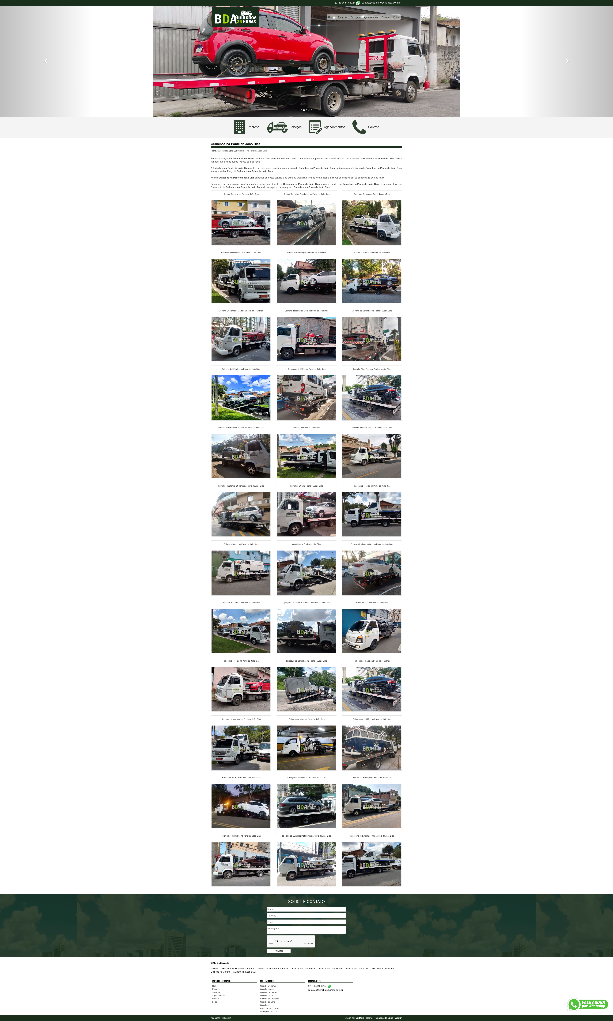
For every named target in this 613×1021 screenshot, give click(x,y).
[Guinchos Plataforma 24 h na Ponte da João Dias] (371, 572)
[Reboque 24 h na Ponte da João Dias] (371, 630)
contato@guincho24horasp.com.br (381, 2)
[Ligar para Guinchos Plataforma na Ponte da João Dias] (306, 630)
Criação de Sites (384, 1017)
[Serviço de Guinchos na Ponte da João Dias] (306, 805)
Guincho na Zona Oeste (357, 968)
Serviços (355, 17)
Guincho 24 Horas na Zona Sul (238, 968)
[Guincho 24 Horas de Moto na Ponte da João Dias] (306, 339)
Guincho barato (267, 989)
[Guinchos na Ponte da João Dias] (306, 572)
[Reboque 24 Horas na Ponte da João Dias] (241, 689)
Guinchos (264, 1005)
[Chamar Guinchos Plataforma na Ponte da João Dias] (306, 222)
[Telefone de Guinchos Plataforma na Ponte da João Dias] (306, 864)
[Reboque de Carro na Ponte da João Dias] (371, 689)
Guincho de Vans (267, 1001)
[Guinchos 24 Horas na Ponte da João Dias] (371, 514)
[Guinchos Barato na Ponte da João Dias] (241, 572)
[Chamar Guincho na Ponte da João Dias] (241, 222)
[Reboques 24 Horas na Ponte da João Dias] (241, 805)
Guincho (215, 968)
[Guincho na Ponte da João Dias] (306, 455)
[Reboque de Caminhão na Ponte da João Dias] (306, 689)
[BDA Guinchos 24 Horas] (235, 17)
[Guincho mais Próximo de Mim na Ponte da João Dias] (241, 455)
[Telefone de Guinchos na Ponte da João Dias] (241, 864)
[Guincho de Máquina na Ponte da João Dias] (241, 397)
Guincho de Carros (268, 992)
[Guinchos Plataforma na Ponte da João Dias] (241, 630)
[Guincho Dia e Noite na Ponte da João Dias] (371, 397)
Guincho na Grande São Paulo (272, 968)
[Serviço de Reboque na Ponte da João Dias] (371, 805)
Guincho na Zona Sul (383, 968)
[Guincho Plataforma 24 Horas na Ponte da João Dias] (241, 514)
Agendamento (370, 17)
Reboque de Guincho (269, 1008)
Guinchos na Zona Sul (227, 150)
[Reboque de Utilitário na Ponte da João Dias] (371, 747)
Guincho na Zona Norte (330, 968)
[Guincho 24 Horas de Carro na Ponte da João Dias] (241, 339)
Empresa (342, 17)
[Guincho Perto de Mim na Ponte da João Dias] (371, 455)
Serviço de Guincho (268, 1011)
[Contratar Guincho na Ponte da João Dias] (371, 222)
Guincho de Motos (268, 995)
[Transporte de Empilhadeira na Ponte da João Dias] (371, 864)
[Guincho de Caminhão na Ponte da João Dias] (371, 339)
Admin (398, 1017)
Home (331, 17)
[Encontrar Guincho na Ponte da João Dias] (371, 280)
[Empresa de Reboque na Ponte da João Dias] (306, 280)
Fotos (396, 17)
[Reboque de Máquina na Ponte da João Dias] (241, 747)
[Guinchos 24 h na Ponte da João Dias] (306, 514)
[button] (46, 61)
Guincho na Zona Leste (303, 968)
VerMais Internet (364, 1017)
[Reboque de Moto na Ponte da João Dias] (306, 747)
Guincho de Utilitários (269, 998)
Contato (386, 17)
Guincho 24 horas (268, 985)
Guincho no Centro (220, 971)
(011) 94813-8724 (345, 2)
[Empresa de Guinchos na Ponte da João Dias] (241, 280)
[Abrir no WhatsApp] (358, 3)
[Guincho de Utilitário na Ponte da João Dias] (306, 397)
